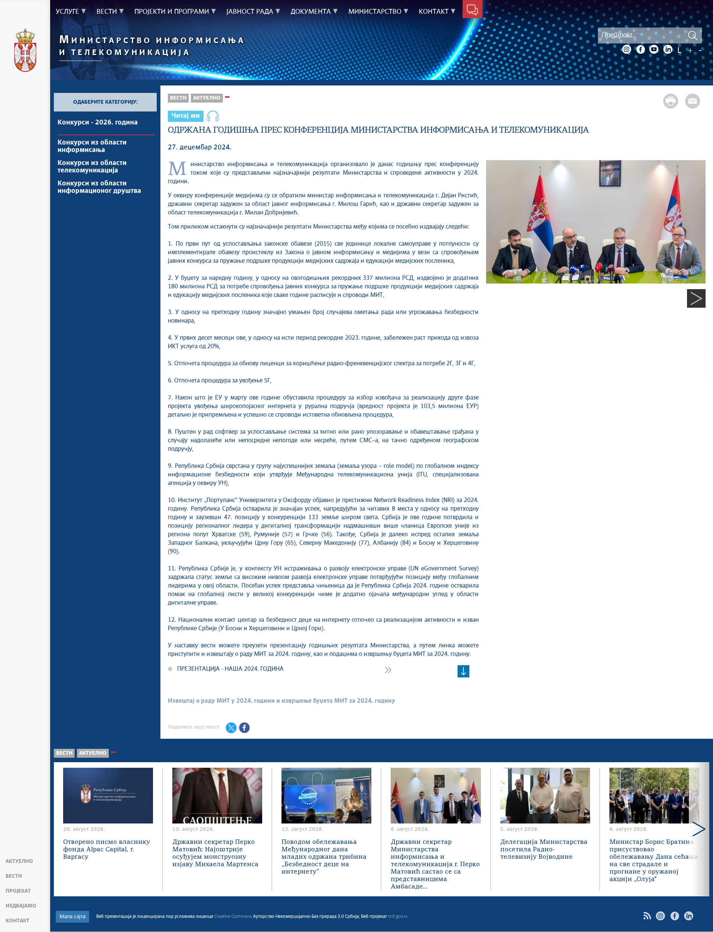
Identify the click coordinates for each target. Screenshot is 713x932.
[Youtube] (654, 49)
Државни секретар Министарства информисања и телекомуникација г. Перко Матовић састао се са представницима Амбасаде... (435, 864)
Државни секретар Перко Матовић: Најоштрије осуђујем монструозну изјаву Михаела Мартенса (215, 853)
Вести (14, 876)
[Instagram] (626, 49)
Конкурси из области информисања (92, 146)
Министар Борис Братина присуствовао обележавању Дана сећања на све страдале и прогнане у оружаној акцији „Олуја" (653, 861)
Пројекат (18, 891)
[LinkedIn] (667, 49)
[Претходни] (495, 298)
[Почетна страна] (25, 51)
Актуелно (19, 861)
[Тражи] (692, 35)
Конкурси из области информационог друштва (99, 187)
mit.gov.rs (397, 917)
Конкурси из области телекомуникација (92, 167)
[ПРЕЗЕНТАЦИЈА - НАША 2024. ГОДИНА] (463, 671)
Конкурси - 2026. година (98, 122)
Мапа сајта (72, 916)
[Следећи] (696, 298)
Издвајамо (21, 906)
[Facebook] (640, 49)
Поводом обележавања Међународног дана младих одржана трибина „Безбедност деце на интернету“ (324, 857)
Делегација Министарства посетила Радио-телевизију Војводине (543, 849)
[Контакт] (472, 10)
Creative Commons (233, 917)
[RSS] (647, 915)
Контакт (17, 920)
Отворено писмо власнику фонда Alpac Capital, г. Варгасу (106, 849)
